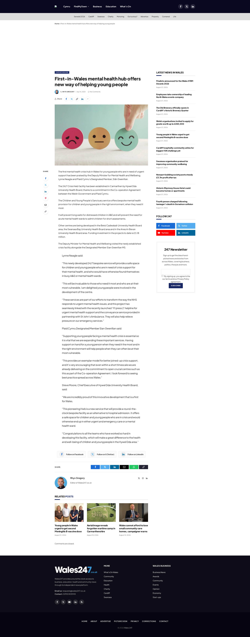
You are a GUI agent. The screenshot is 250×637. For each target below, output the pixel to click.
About (94, 621)
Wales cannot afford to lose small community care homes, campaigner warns (133, 528)
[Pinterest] (45, 198)
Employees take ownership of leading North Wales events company (174, 95)
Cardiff (91, 16)
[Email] (45, 204)
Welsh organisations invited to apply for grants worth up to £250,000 (175, 122)
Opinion (156, 589)
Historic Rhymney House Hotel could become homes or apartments (173, 189)
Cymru (66, 6)
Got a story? (132, 16)
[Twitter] (45, 185)
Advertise (144, 16)
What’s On (125, 6)
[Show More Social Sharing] (87, 99)
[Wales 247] (56, 6)
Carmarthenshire (62, 72)
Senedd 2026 (79, 16)
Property (155, 16)
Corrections (149, 621)
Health (106, 585)
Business (97, 6)
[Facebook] (45, 178)
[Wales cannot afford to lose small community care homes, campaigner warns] (133, 512)
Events (156, 585)
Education (111, 6)
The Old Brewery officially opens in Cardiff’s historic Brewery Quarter (172, 109)
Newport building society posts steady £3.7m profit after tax (174, 176)
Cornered (166, 16)
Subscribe (175, 286)
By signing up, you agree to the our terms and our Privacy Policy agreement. (176, 279)
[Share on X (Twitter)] (71, 99)
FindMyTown (80, 6)
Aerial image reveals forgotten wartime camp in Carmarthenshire (101, 528)
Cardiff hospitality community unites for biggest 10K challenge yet (175, 149)
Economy (157, 593)
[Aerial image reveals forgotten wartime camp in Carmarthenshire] (101, 512)
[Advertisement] (125, 47)
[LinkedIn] (45, 191)
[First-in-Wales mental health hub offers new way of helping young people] (101, 135)
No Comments (95, 92)
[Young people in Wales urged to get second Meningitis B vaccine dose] (69, 512)
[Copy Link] (77, 99)
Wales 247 (128, 628)
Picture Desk (120, 621)
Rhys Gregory (68, 92)
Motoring (120, 16)
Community (109, 576)
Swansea (100, 16)
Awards (156, 576)
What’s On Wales (111, 572)
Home (57, 24)
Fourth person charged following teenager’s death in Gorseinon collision (174, 202)
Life (174, 16)
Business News (159, 572)
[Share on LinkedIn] (82, 99)
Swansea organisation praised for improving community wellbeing (172, 162)
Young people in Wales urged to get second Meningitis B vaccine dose (68, 528)
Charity (110, 16)
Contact (163, 621)
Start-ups (157, 597)
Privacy (135, 621)
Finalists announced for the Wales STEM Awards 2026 (174, 82)
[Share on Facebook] (66, 99)
